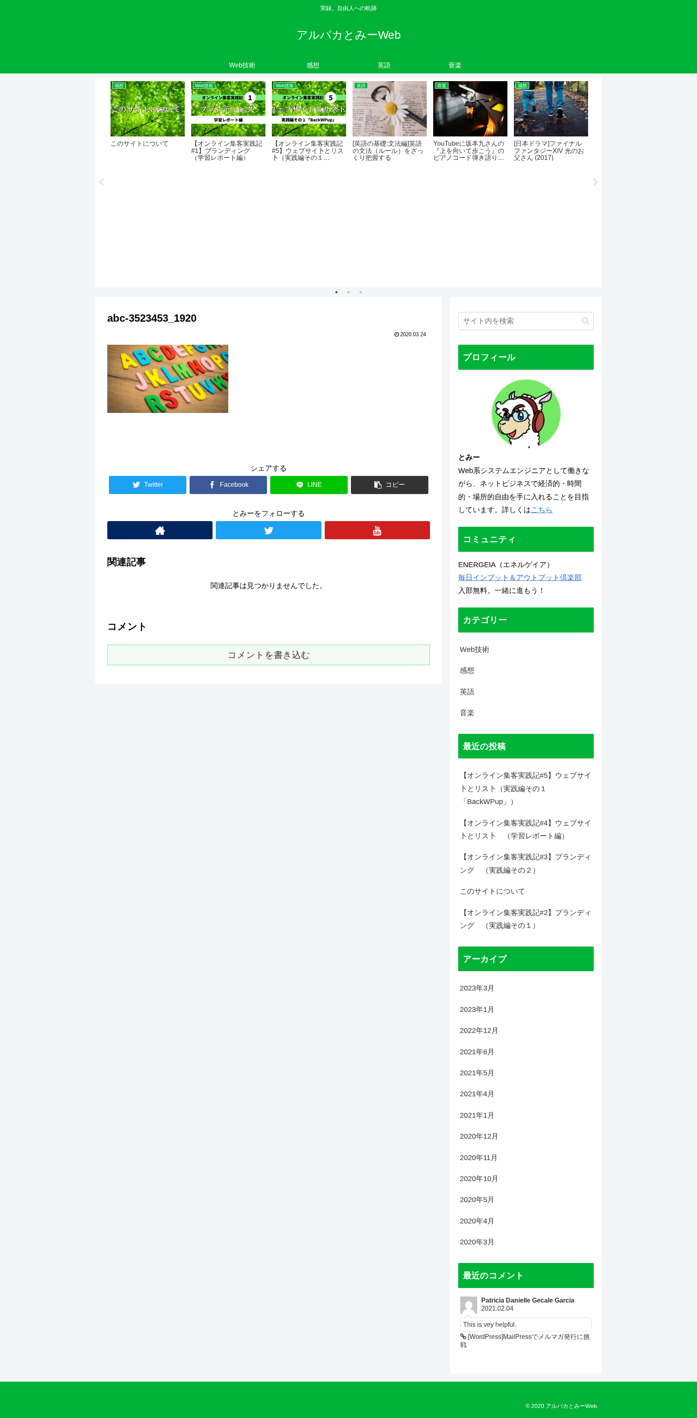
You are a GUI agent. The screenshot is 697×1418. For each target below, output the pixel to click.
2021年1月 (477, 1115)
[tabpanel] (148, 120)
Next (596, 182)
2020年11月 (479, 1158)
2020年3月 (477, 1242)
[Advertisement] (348, 224)
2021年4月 (477, 1094)
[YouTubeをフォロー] (377, 530)
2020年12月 (479, 1136)
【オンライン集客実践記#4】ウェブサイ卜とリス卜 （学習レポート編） (525, 829)
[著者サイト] (160, 530)
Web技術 (474, 649)
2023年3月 (477, 988)
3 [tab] (361, 292)
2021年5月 (477, 1073)
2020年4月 (477, 1221)
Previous (101, 182)
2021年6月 (477, 1052)
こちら (542, 510)
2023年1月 (477, 1009)
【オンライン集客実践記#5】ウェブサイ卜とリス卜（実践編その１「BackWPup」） (525, 788)
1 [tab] (336, 292)
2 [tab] (348, 292)
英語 (467, 692)
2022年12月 (479, 1030)
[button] (585, 320)
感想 (467, 670)
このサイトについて (492, 891)
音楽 (467, 713)
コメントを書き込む (268, 655)
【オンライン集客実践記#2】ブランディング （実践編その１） (525, 919)
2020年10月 (479, 1179)
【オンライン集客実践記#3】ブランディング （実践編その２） (525, 863)
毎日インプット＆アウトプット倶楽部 (520, 578)
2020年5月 (477, 1200)
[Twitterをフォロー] (268, 530)
